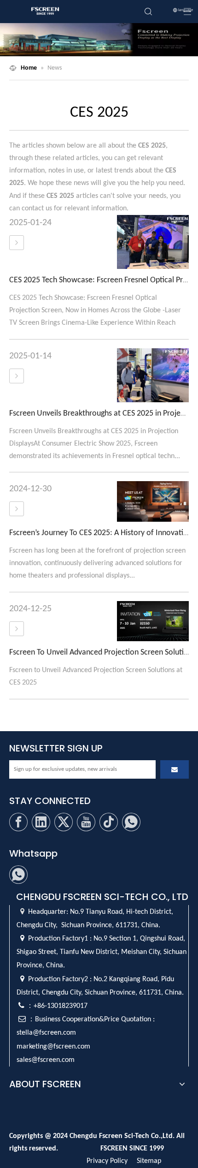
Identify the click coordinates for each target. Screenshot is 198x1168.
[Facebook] (18, 822)
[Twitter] (63, 822)
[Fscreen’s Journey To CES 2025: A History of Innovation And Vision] (16, 509)
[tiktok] (108, 822)
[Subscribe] (174, 769)
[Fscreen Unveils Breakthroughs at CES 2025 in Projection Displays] (16, 376)
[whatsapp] (131, 822)
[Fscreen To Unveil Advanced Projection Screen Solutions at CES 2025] (16, 629)
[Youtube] (86, 822)
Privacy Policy (107, 1161)
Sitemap (149, 1161)
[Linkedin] (41, 822)
